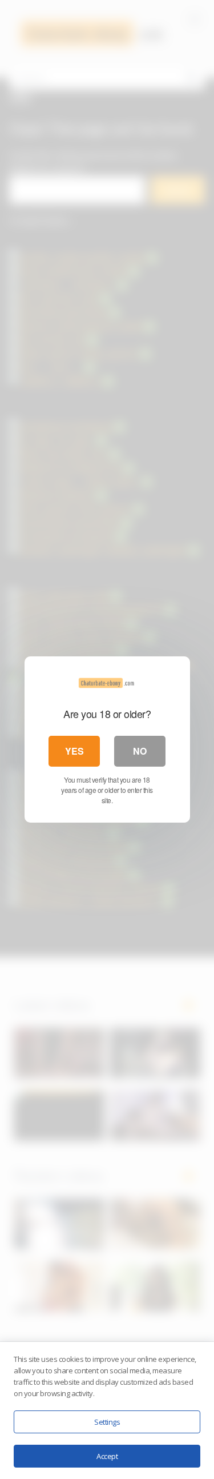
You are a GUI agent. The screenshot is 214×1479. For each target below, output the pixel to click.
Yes (74, 750)
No (140, 750)
